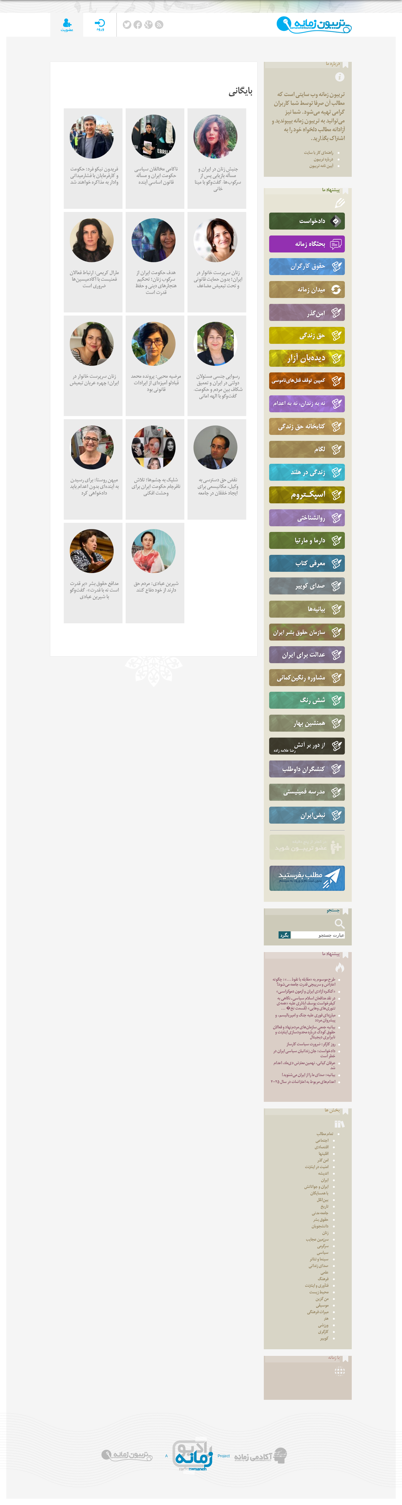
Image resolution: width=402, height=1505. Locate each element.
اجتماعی (322, 1141)
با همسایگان (319, 1194)
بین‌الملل (323, 1200)
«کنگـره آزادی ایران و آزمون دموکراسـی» (305, 992)
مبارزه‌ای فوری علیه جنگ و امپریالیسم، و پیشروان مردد (305, 1018)
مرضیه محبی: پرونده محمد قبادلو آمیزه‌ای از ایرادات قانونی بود (156, 384)
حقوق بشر (321, 1220)
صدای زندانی (319, 1266)
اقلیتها (324, 1154)
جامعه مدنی (320, 1213)
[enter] (99, 25)
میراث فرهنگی (318, 1312)
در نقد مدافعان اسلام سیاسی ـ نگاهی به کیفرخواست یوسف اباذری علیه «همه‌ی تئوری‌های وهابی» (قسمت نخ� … (306, 1004)
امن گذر (323, 1161)
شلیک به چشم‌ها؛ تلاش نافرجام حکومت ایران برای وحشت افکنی (156, 487)
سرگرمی (323, 1246)
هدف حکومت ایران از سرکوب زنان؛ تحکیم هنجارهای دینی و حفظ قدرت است (156, 283)
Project (224, 1456)
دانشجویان (320, 1227)
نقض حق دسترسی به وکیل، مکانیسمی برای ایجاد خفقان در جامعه (218, 487)
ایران (325, 1180)
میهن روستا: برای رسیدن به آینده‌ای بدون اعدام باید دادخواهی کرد (94, 487)
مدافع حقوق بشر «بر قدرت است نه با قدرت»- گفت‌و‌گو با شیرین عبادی (94, 591)
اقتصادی (322, 1148)
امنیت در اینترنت (317, 1167)
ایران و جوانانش (316, 1187)
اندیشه (323, 1174)
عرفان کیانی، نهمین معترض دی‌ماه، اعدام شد (304, 1066)
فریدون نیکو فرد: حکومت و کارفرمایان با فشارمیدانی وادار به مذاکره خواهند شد (94, 177)
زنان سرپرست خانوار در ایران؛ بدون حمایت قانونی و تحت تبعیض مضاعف (218, 280)
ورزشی (323, 1326)
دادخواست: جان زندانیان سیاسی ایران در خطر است (304, 1054)
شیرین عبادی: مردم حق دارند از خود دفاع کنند (156, 588)
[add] (66, 25)
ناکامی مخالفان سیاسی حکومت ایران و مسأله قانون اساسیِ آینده (156, 177)
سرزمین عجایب (317, 1240)
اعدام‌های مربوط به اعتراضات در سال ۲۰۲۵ (303, 1082)
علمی (325, 1273)
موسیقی (322, 1306)
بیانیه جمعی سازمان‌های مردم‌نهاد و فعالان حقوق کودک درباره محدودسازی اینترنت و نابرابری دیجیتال (304, 1032)
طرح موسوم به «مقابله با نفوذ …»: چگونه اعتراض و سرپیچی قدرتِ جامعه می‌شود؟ (304, 983)
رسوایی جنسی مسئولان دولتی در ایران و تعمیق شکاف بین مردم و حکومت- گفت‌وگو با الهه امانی (218, 387)
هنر (326, 1319)
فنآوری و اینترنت (317, 1286)
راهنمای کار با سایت (318, 153)
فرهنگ (323, 1279)
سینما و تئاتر (319, 1260)
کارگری (323, 1332)
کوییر (324, 1339)
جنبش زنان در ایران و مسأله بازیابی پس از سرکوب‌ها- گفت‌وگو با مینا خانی (218, 180)
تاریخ (325, 1207)
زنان (325, 1233)
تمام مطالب (325, 1134)
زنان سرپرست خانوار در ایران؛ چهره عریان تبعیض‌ (94, 380)
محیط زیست (319, 1293)
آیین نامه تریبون (321, 166)
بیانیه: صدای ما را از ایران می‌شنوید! (308, 1075)
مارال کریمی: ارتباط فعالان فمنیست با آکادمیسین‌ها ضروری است (94, 280)
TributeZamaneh (314, 25)
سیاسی (323, 1253)
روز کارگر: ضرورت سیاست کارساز (310, 1044)
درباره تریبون (323, 160)
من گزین (322, 1299)
